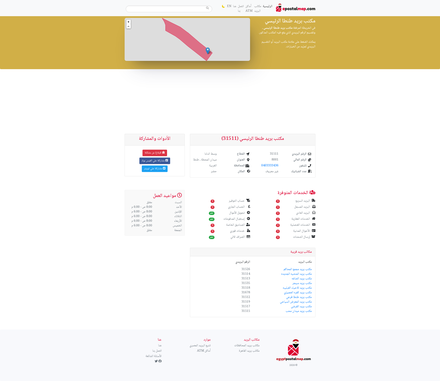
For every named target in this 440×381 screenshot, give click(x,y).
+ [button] (128, 22)
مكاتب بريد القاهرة (249, 350)
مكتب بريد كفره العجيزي (298, 292)
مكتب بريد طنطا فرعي (299, 297)
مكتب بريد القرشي (301, 306)
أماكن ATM (248, 9)
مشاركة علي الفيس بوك (154, 160)
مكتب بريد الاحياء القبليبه (297, 288)
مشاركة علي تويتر (153, 168)
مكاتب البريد (257, 9)
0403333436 (269, 165)
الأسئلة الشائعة (154, 356)
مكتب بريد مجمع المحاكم (298, 269)
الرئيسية (267, 6)
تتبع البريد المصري (200, 345)
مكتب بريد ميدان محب (299, 311)
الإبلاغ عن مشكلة (153, 153)
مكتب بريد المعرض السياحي (296, 301)
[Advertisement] (220, 101)
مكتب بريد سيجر (302, 283)
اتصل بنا (241, 9)
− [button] (128, 26)
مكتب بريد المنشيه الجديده (296, 274)
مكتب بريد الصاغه (302, 278)
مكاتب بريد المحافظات (247, 345)
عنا (234, 6)
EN (229, 6)
